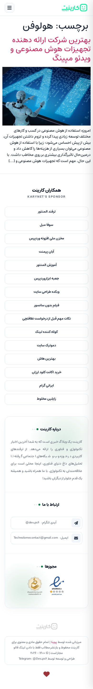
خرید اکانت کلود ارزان (46, 372)
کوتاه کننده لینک (46, 332)
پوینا (54, 642)
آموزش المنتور (46, 265)
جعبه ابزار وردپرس (46, 279)
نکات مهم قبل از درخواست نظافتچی (46, 319)
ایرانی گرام (46, 386)
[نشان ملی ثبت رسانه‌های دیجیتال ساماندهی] (35, 587)
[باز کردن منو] (9, 8)
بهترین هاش (46, 359)
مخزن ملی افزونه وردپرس (46, 239)
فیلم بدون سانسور (46, 305)
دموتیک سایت (46, 346)
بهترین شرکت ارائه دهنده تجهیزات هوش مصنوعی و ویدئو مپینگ (50, 49)
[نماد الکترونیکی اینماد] (56, 587)
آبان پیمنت (46, 252)
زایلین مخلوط (46, 399)
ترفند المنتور (47, 212)
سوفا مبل (46, 225)
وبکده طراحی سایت (46, 292)
